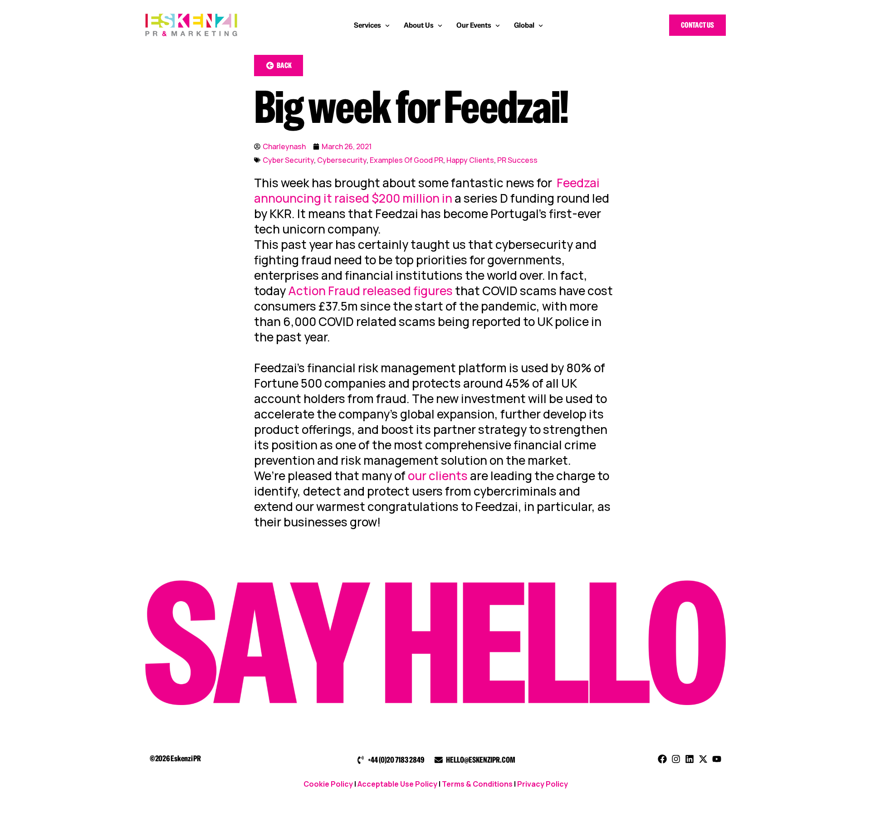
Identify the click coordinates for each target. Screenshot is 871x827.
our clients (438, 475)
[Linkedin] (689, 759)
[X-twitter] (703, 759)
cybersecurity (342, 160)
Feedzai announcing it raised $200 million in (427, 190)
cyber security (288, 160)
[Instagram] (675, 759)
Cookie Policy (328, 784)
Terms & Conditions (477, 784)
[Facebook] (662, 759)
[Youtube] (716, 759)
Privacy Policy (542, 784)
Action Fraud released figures (370, 290)
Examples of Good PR (406, 160)
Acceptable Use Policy (397, 784)
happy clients (470, 160)
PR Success (517, 160)
